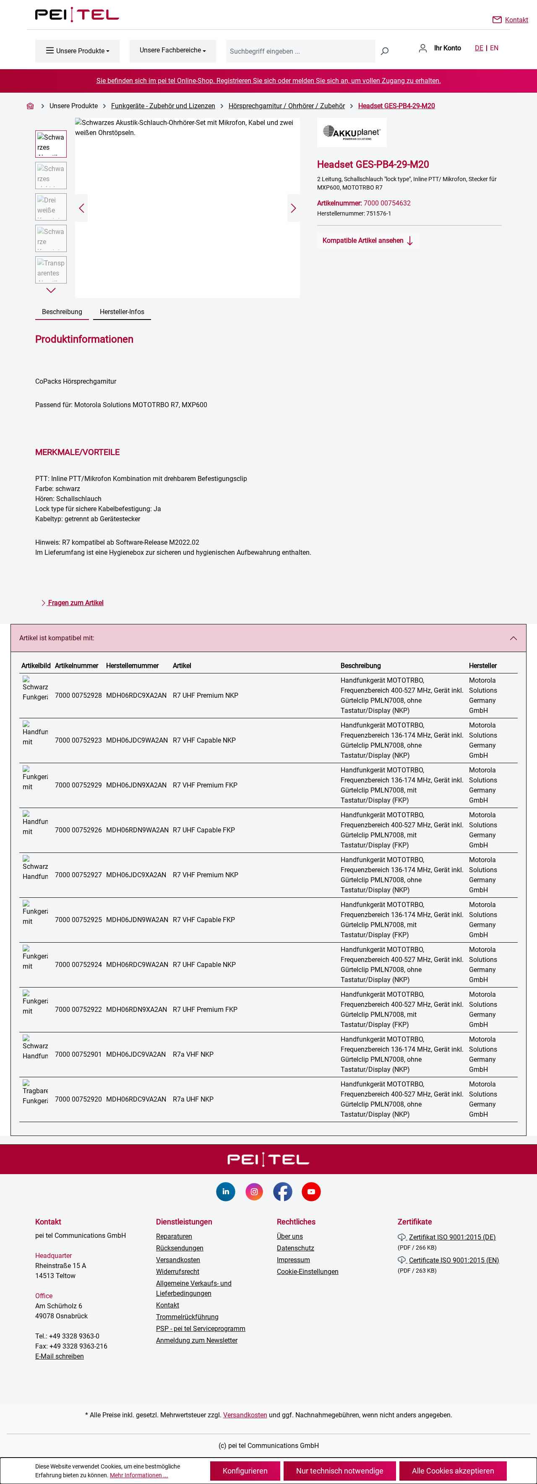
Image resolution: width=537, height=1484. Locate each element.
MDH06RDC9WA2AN (137, 965)
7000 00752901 (78, 1054)
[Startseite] (31, 106)
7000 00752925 (78, 920)
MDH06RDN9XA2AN (136, 1010)
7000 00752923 (78, 740)
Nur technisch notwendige (339, 1470)
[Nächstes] (293, 208)
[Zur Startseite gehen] (68, 15)
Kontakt (516, 19)
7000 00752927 (78, 875)
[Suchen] (384, 51)
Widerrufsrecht (177, 1272)
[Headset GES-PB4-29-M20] (187, 208)
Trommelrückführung (187, 1317)
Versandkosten (178, 1260)
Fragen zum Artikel (75, 603)
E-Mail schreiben (59, 1356)
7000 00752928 (78, 695)
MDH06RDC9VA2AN (136, 1099)
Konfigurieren (245, 1470)
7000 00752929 (78, 785)
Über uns (290, 1236)
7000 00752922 (78, 1010)
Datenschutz (295, 1248)
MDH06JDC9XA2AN (136, 875)
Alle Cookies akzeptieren (453, 1470)
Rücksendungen (179, 1248)
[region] (168, 208)
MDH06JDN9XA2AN (136, 785)
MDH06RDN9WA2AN (137, 830)
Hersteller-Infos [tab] (122, 312)
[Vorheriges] (81, 208)
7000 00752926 (78, 830)
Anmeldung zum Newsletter (196, 1340)
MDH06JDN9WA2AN (137, 920)
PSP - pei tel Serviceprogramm (200, 1329)
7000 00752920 (78, 1099)
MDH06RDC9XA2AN (136, 695)
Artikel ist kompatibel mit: (56, 638)
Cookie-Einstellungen (308, 1272)
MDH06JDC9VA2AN (136, 1054)
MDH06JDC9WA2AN (137, 740)
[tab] (62, 312)
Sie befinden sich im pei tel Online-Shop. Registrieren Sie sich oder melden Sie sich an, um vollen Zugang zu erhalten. (268, 81)
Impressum (293, 1260)
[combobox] (300, 51)
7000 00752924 (78, 965)
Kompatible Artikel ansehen (364, 240)
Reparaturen (174, 1236)
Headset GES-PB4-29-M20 (396, 106)
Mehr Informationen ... (139, 1475)
